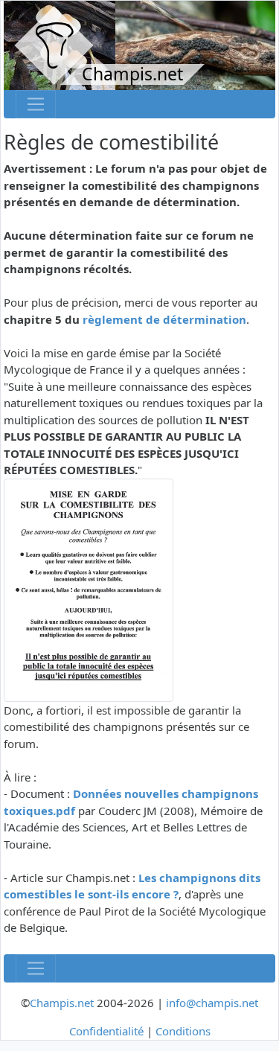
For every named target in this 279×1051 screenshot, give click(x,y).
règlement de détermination (164, 319)
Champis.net (62, 1002)
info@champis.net (212, 1002)
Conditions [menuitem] (183, 1030)
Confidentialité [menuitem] (106, 1030)
